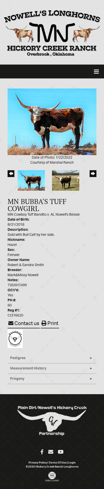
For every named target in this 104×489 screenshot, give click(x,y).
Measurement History (28, 368)
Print (52, 323)
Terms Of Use (57, 462)
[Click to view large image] (52, 122)
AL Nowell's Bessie (65, 214)
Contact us (26, 323)
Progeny (17, 379)
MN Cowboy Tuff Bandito (27, 214)
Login (72, 462)
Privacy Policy (38, 462)
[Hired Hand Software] (52, 478)
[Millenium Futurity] (16, 339)
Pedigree (17, 358)
